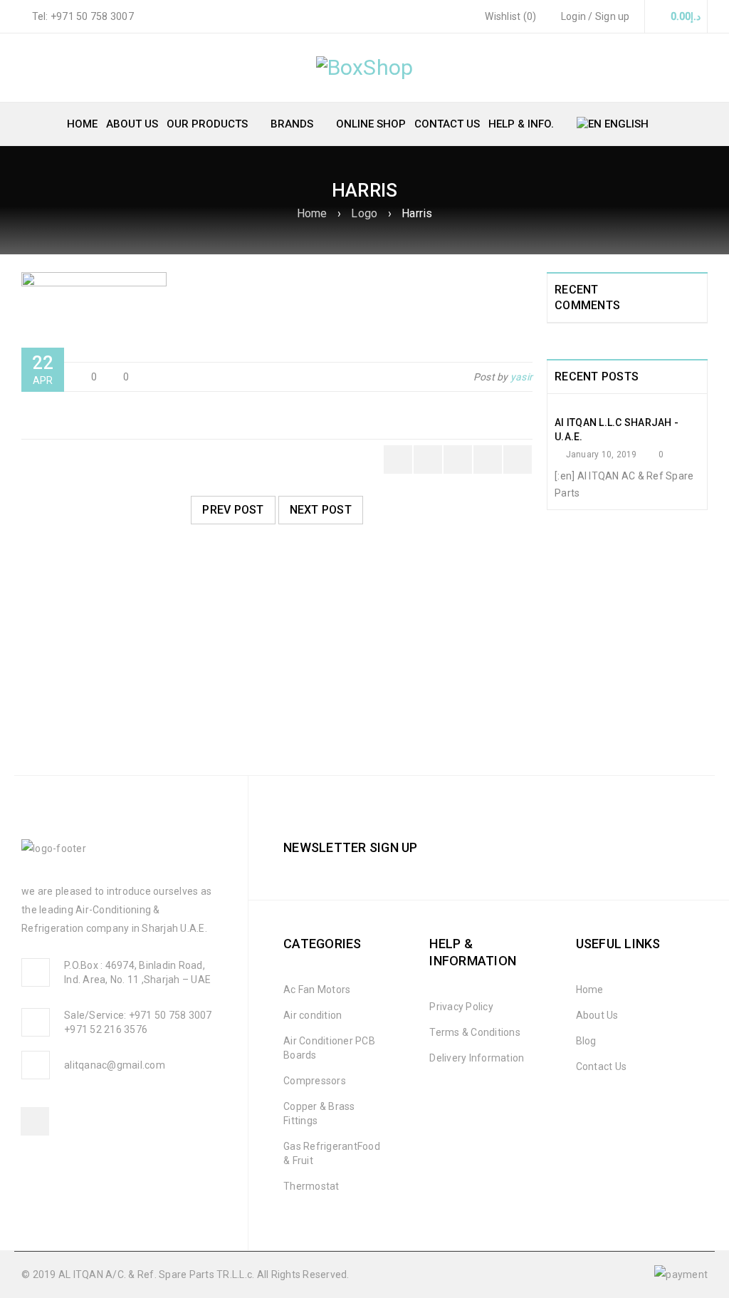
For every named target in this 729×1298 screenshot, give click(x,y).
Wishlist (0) (509, 16)
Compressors (314, 1080)
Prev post (232, 509)
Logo (364, 213)
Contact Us (601, 1066)
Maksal (50, 694)
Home (312, 213)
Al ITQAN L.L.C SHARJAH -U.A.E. (616, 429)
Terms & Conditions (474, 1032)
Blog (586, 1041)
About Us (597, 1015)
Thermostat (311, 1186)
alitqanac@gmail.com (114, 1065)
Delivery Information (476, 1058)
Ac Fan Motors (316, 989)
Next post (321, 509)
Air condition (312, 1015)
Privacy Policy (461, 1006)
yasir (521, 377)
